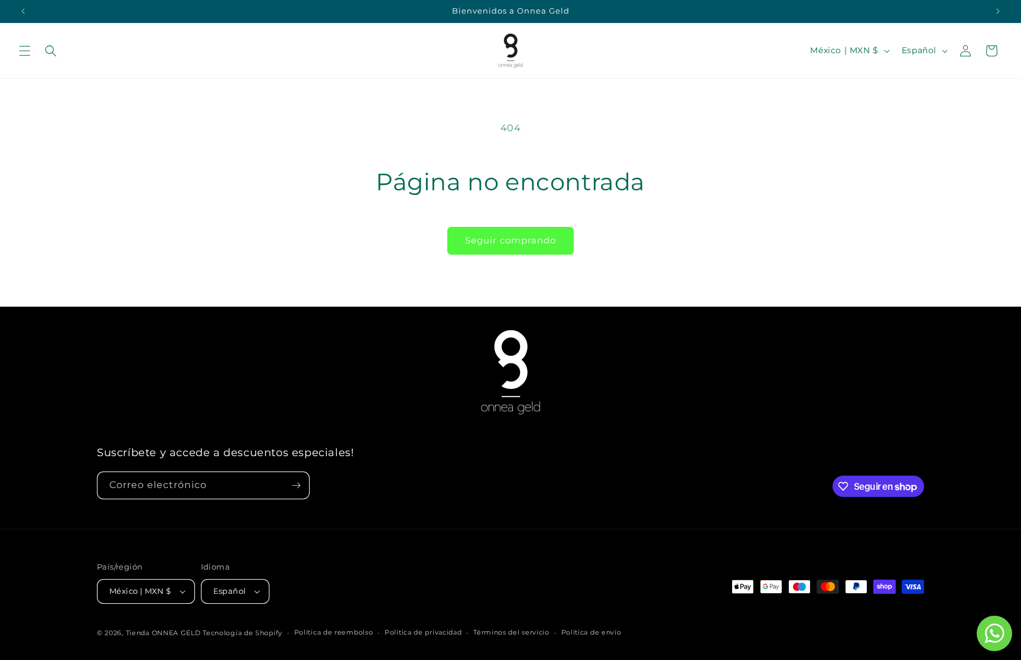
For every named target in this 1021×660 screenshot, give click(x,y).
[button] (25, 51)
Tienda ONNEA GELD (163, 633)
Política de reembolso (333, 632)
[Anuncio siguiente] (998, 11)
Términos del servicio (511, 632)
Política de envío (591, 632)
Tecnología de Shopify (242, 633)
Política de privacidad (423, 632)
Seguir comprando (510, 240)
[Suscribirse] (296, 485)
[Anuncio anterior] (23, 11)
